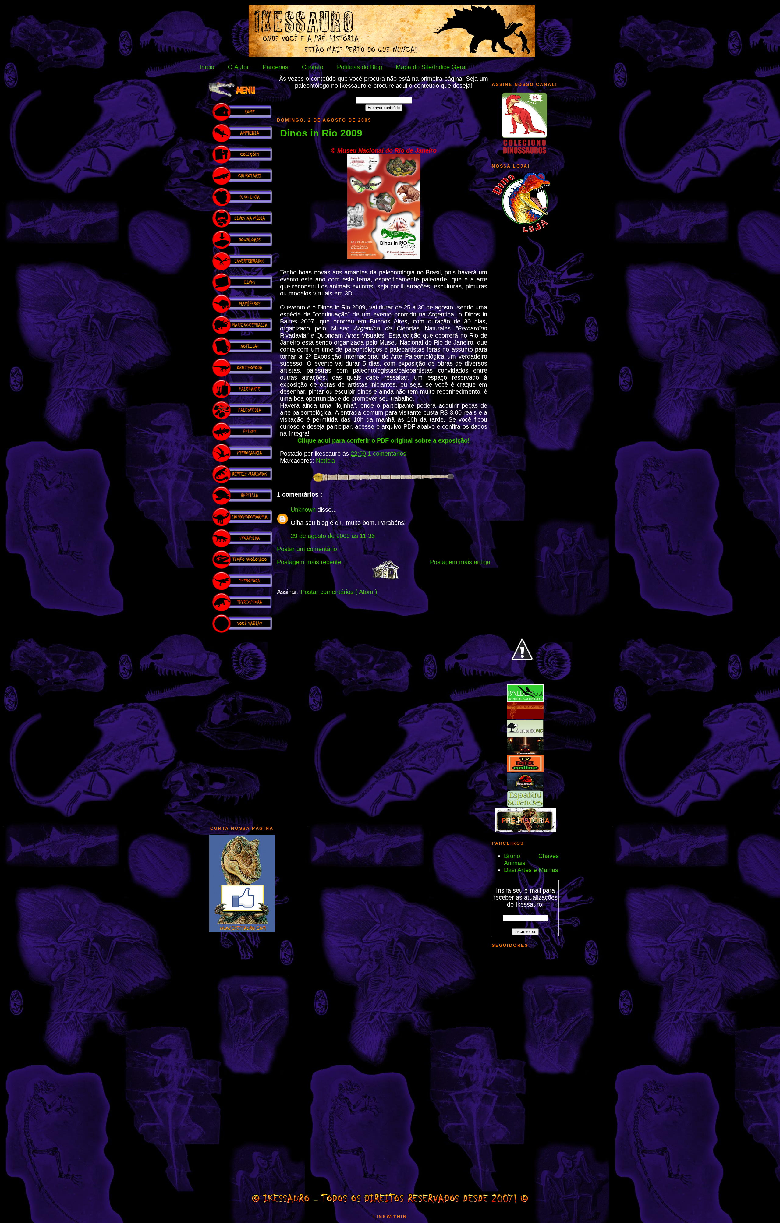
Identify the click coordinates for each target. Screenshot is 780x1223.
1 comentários (387, 453)
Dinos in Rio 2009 (321, 133)
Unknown (304, 509)
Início (207, 67)
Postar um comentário (307, 549)
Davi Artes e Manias (531, 870)
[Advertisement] (242, 726)
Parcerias (275, 67)
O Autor (238, 67)
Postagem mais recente (309, 562)
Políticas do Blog (359, 67)
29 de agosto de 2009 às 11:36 (333, 535)
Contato (312, 67)
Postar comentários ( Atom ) (339, 592)
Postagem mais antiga (460, 562)
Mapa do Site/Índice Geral (431, 67)
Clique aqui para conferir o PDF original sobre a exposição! (383, 440)
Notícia (325, 460)
